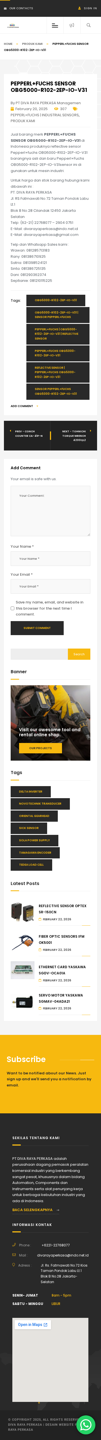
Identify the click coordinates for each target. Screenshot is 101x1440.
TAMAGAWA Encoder (35, 853)
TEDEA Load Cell (31, 865)
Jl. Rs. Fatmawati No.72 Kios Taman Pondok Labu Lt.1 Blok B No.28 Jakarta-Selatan (64, 1274)
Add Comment (22, 406)
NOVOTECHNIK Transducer (40, 804)
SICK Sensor (29, 828)
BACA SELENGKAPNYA (32, 1210)
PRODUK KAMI (32, 44)
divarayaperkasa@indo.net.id (63, 1255)
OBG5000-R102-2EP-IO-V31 (56, 300)
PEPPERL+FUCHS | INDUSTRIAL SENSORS (45, 115)
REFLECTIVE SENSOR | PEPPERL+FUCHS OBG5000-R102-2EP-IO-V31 (55, 372)
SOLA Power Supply (34, 840)
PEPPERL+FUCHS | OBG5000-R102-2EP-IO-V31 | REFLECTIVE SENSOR (56, 334)
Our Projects (40, 748)
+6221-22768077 (56, 1245)
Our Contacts (21, 8)
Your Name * (22, 546)
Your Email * (22, 574)
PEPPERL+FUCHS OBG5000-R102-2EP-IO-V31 (55, 353)
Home (8, 44)
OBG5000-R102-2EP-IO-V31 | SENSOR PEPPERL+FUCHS (56, 314)
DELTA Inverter (30, 791)
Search (79, 654)
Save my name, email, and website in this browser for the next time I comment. (49, 608)
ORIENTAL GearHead (34, 816)
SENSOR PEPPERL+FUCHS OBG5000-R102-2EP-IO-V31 (56, 391)
